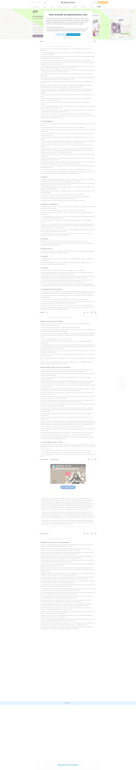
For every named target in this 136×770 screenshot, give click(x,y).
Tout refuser (68, 37)
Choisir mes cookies (61, 34)
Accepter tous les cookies (73, 34)
